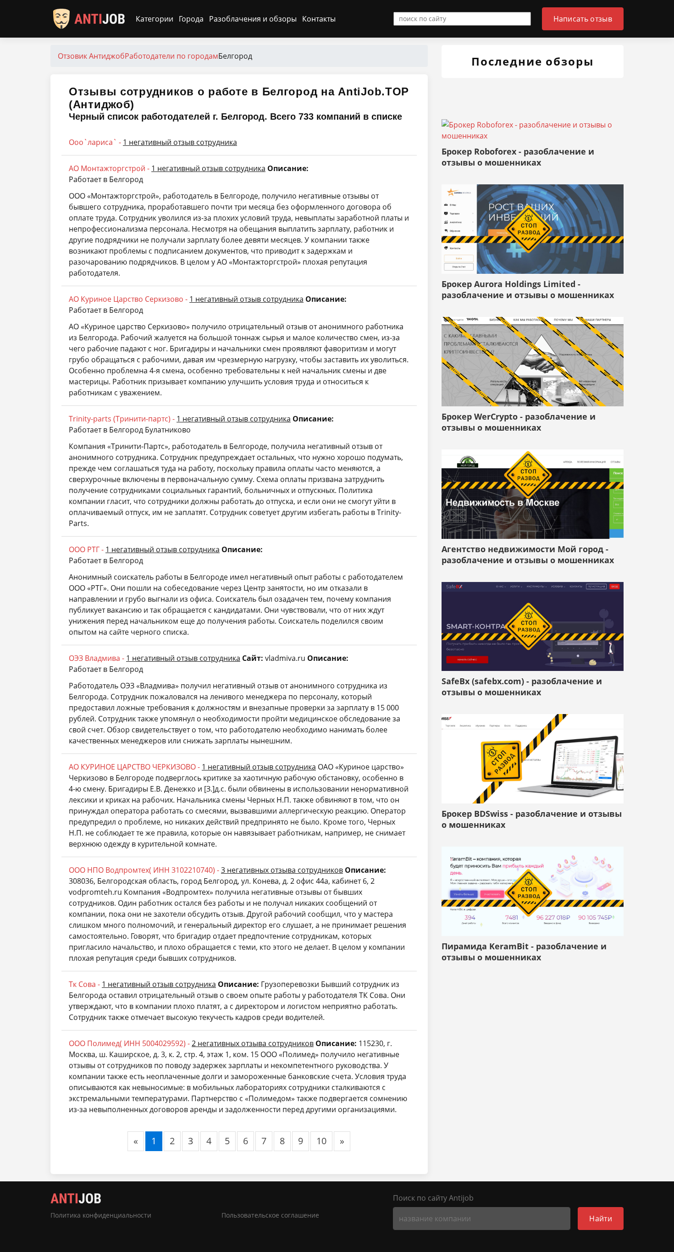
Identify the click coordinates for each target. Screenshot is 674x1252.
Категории (154, 19)
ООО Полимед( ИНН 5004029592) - (191, 1043)
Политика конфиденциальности (100, 1215)
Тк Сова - (142, 984)
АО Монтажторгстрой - (167, 168)
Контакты (319, 19)
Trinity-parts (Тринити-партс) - (180, 419)
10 (321, 1141)
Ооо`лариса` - (153, 142)
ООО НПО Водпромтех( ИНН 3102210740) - (206, 870)
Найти (600, 1218)
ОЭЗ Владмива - (154, 658)
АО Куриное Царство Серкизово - (186, 299)
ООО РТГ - (144, 549)
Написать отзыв (582, 19)
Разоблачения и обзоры (253, 19)
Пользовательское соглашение (270, 1215)
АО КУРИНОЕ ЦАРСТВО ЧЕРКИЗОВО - (192, 767)
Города (191, 19)
